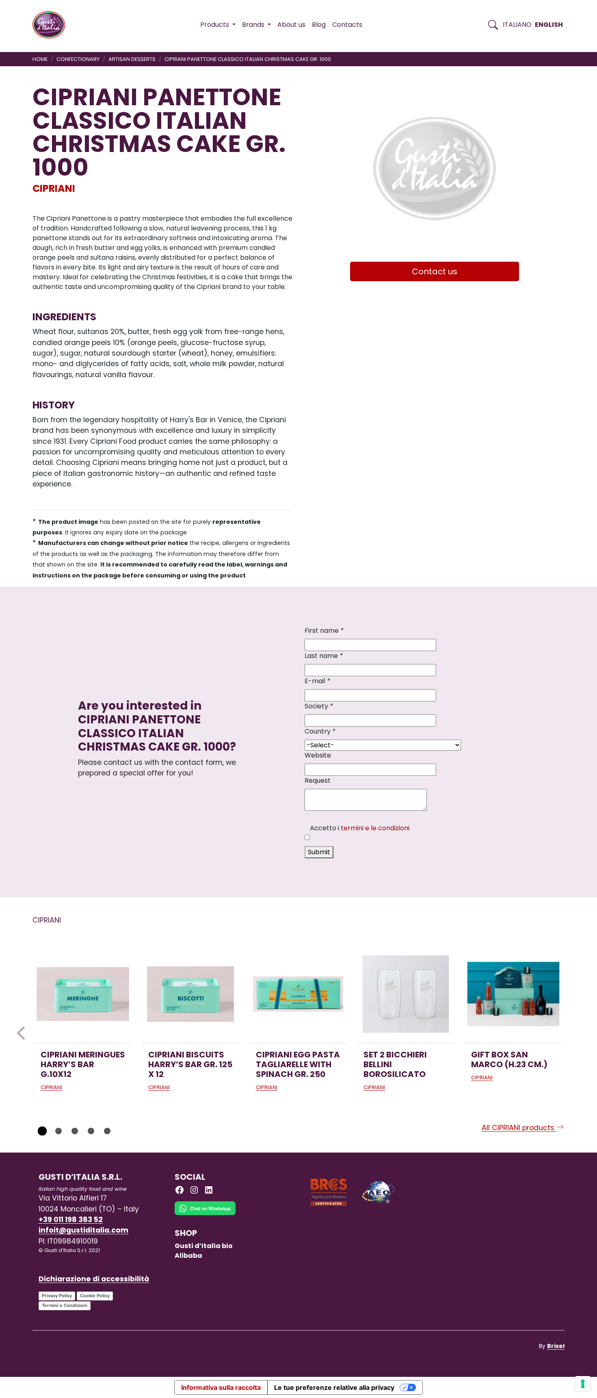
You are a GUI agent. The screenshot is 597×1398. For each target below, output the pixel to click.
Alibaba (188, 1255)
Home (40, 59)
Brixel (556, 1346)
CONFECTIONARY (78, 59)
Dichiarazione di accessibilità (94, 1279)
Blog (319, 24)
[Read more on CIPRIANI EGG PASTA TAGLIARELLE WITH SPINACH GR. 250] (298, 994)
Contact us (434, 271)
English (549, 24)
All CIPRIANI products (519, 1128)
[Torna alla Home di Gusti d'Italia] (51, 25)
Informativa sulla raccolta (221, 1387)
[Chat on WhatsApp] (205, 1214)
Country (320, 731)
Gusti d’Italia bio (204, 1245)
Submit (319, 852)
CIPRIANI (53, 188)
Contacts (347, 24)
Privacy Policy (57, 1295)
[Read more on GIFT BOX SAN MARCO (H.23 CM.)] (513, 994)
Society (319, 706)
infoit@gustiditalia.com (83, 1230)
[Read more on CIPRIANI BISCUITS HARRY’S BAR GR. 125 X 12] (190, 994)
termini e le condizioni (375, 828)
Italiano (517, 24)
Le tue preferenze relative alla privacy (334, 1387)
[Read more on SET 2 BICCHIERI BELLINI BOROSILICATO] (405, 994)
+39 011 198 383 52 (71, 1219)
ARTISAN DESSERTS (132, 59)
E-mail (317, 681)
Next (573, 1033)
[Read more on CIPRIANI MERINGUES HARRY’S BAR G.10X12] (83, 994)
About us (291, 24)
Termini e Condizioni (64, 1305)
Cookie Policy (95, 1295)
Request (318, 780)
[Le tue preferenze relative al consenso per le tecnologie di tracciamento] (583, 1383)
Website (318, 755)
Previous (23, 1033)
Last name (324, 655)
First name (324, 630)
